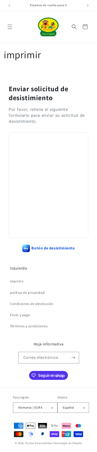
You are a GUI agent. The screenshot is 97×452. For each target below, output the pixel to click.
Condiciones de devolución (31, 303)
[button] (9, 26)
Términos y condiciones (29, 326)
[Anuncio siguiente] (87, 5)
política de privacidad (27, 292)
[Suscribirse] (73, 357)
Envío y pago (20, 315)
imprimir (17, 281)
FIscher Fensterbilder (39, 443)
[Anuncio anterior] (9, 5)
